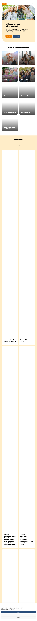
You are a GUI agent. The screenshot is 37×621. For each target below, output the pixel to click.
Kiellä (18, 614)
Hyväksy (18, 612)
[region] (18, 23)
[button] (35, 604)
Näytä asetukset (18, 617)
